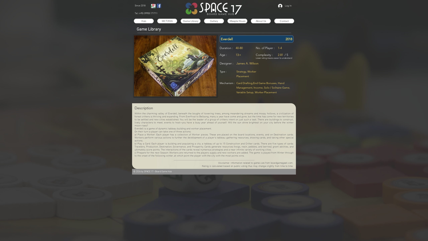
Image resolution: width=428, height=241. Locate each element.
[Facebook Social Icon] (159, 6)
